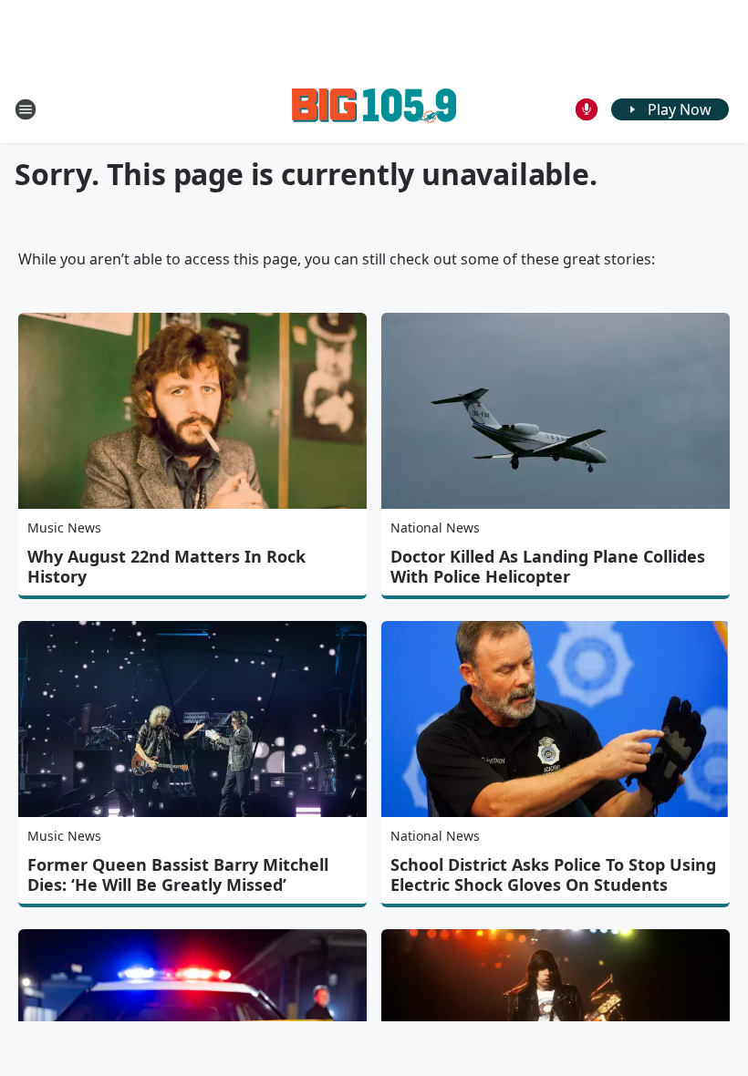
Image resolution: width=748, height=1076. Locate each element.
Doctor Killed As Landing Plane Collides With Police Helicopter (547, 566)
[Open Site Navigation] (25, 109)
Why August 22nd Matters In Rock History (166, 566)
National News (435, 527)
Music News (64, 527)
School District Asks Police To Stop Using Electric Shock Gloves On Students (553, 874)
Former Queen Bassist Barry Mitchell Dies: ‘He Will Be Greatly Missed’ (177, 874)
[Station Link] (374, 108)
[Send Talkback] (586, 109)
